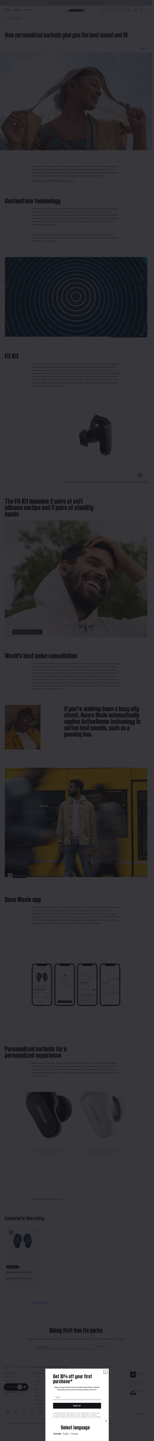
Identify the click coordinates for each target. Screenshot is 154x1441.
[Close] (106, 1421)
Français (74, 1433)
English (66, 1433)
